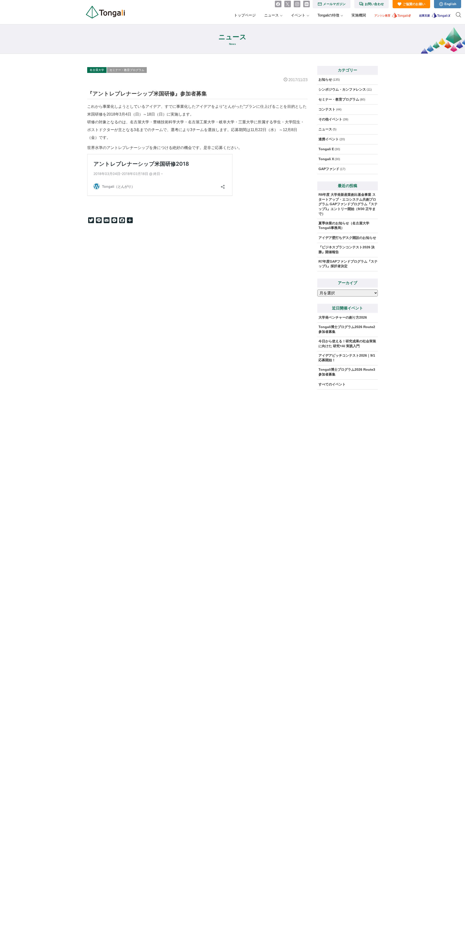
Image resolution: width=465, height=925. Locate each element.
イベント (298, 15)
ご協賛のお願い (414, 4)
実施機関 (358, 15)
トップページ (245, 15)
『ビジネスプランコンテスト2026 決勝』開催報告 (346, 249)
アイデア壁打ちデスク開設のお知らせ (347, 238)
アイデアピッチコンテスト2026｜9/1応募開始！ (346, 357)
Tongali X (326, 159)
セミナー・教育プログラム (126, 70)
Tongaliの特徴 (328, 15)
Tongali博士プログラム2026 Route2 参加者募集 (348, 329)
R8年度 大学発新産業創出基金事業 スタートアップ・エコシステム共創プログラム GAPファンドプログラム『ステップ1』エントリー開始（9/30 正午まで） (348, 204)
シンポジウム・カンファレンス (342, 89)
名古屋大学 (97, 70)
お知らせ (325, 79)
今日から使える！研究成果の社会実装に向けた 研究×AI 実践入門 (347, 343)
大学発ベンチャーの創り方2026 (342, 317)
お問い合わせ (374, 4)
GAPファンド (328, 169)
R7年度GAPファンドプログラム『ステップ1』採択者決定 (348, 263)
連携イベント (328, 139)
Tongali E (326, 149)
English (450, 4)
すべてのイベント (332, 384)
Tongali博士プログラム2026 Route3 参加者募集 (348, 372)
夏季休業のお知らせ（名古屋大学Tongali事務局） (343, 225)
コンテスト (326, 109)
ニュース (271, 15)
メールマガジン (334, 4)
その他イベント (330, 119)
